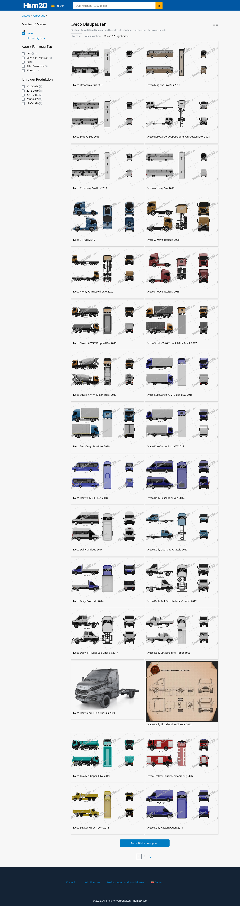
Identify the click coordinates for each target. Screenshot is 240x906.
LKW (29, 53)
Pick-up (31, 70)
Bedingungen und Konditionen (125, 882)
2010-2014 (33, 95)
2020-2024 (33, 86)
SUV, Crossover (35, 66)
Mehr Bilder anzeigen (144, 843)
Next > (150, 856)
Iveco (75, 36)
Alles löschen (93, 36)
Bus (29, 62)
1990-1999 (33, 103)
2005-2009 (33, 99)
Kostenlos (72, 882)
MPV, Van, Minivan (37, 58)
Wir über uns (92, 882)
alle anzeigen (35, 38)
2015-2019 (33, 90)
